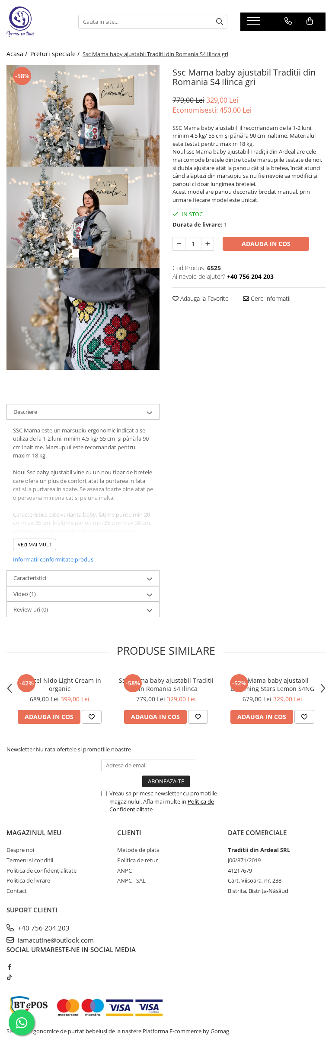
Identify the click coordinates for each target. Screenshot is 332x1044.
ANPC (124, 870)
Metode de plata (138, 850)
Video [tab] (24, 594)
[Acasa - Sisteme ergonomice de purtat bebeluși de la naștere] (35, 21)
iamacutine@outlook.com (55, 940)
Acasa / (17, 54)
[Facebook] (9, 967)
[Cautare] (219, 22)
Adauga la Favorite (204, 298)
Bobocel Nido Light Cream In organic (60, 684)
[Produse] (254, 23)
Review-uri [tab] (30, 609)
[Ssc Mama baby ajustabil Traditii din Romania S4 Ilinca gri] (83, 116)
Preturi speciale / (55, 54)
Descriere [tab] (25, 412)
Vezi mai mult (34, 544)
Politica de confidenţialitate (41, 870)
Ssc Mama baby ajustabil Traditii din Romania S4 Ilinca (166, 684)
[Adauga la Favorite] (92, 717)
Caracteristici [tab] (29, 578)
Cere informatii (269, 298)
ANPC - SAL (131, 880)
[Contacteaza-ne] (288, 21)
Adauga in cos (266, 244)
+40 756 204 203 (43, 928)
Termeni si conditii (29, 860)
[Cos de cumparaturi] (309, 21)
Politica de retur (137, 860)
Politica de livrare (28, 880)
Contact (16, 891)
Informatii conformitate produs (53, 559)
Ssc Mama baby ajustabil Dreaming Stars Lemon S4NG (272, 684)
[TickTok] (9, 977)
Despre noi (20, 850)
